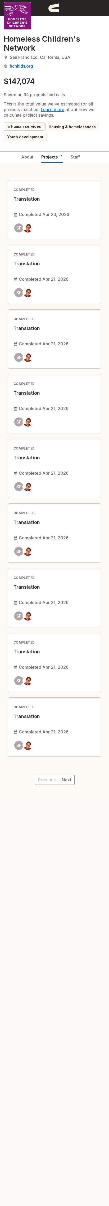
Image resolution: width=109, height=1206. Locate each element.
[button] (8, 8)
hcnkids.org (21, 66)
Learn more (52, 109)
